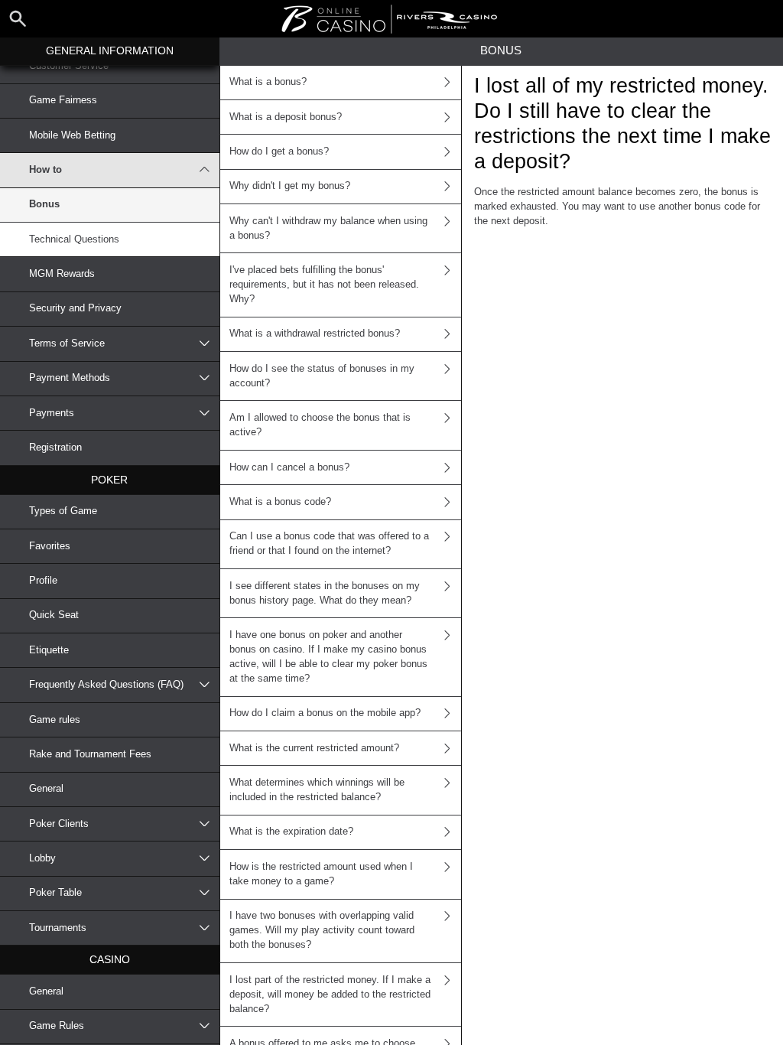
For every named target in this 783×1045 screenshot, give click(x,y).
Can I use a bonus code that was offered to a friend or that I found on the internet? (329, 543)
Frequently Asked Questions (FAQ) (106, 684)
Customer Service (69, 65)
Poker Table (55, 892)
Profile (43, 580)
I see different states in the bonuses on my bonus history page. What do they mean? (324, 593)
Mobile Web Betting (72, 135)
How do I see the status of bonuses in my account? (321, 376)
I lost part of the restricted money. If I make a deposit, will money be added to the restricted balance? (329, 994)
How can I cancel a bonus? (289, 467)
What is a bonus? (268, 82)
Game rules (54, 720)
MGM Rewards (62, 274)
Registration (55, 447)
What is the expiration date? (291, 831)
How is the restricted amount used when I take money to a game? (321, 874)
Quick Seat (54, 615)
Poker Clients (59, 824)
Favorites (49, 546)
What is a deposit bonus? (285, 117)
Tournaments (57, 928)
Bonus (44, 204)
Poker (109, 480)
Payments (51, 413)
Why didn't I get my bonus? (289, 186)
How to (45, 169)
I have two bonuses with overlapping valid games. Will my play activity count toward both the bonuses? (321, 930)
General (46, 788)
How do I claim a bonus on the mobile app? (325, 713)
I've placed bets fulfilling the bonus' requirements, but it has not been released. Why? (324, 284)
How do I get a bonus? (279, 151)
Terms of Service (67, 343)
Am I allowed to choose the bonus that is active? (320, 425)
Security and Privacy (75, 308)
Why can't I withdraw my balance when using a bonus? (328, 228)
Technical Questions (74, 239)
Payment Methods (69, 378)
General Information (110, 50)
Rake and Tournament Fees (90, 754)
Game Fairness (63, 100)
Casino (109, 959)
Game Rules (56, 1026)
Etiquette (49, 650)
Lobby (42, 858)
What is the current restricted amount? (314, 748)
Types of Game (63, 511)
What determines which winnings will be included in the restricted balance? (316, 789)
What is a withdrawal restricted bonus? (314, 333)
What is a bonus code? (280, 501)
